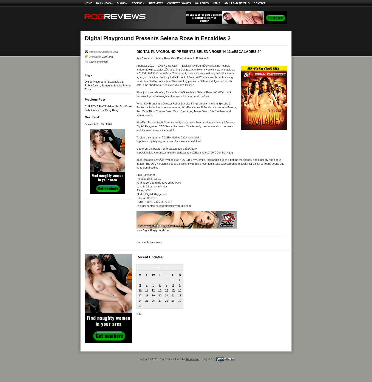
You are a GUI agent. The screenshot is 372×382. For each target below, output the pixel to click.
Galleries (202, 3)
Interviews (156, 3)
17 (140, 295)
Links (216, 3)
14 (166, 290)
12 (153, 290)
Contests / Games (179, 3)
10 (140, 290)
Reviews (138, 3)
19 (153, 295)
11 (146, 290)
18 (146, 295)
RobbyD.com (92, 85)
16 (179, 290)
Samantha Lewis (111, 85)
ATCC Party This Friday (98, 123)
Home (88, 3)
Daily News (104, 3)
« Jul (139, 313)
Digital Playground (96, 81)
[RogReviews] (115, 22)
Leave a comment (98, 61)
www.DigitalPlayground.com (152, 230)
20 (159, 295)
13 (159, 290)
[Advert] (236, 23)
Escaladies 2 (115, 81)
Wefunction (192, 359)
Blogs (122, 3)
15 (173, 290)
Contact (259, 3)
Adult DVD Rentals (237, 3)
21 (166, 295)
